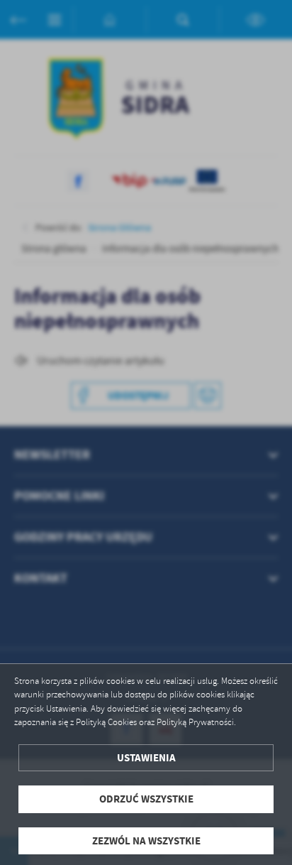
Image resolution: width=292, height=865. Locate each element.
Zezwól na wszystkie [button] (146, 841)
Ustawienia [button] (146, 758)
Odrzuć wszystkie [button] (146, 799)
